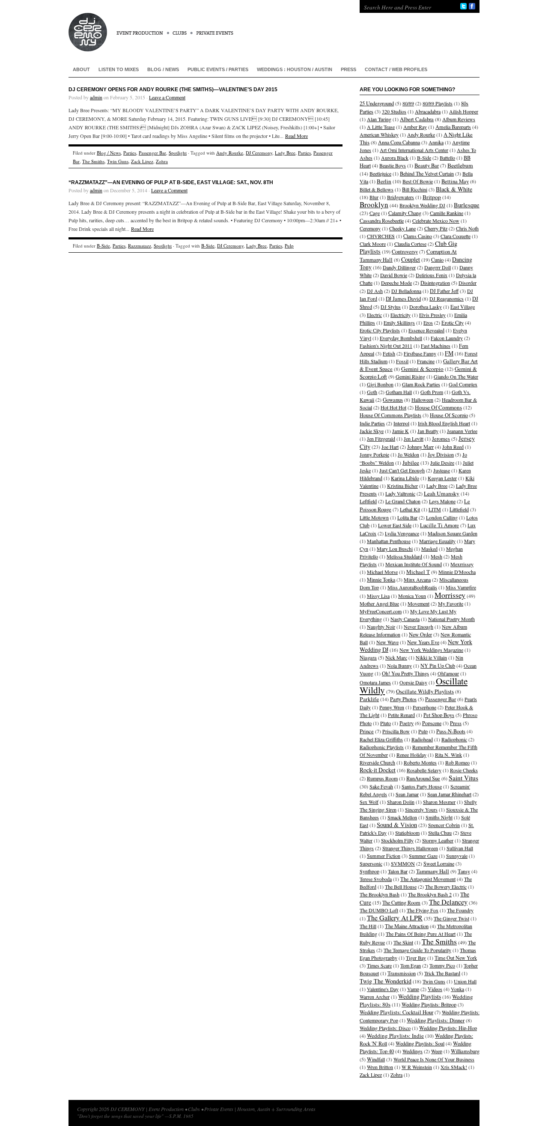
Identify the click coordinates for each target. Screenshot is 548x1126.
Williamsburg (465, 1051)
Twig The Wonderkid (385, 981)
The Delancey (448, 902)
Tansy (464, 871)
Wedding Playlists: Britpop (429, 1004)
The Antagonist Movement (428, 878)
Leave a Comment (167, 97)
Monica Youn (412, 595)
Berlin (384, 181)
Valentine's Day (383, 989)
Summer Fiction (383, 855)
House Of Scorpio (449, 415)
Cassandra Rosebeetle (382, 220)
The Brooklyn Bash (379, 894)
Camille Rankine (446, 212)
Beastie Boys (392, 165)
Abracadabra (428, 111)
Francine (426, 361)
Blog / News (163, 69)
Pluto (385, 723)
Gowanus (393, 399)
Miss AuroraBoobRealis (412, 587)
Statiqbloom (407, 832)
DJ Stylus (391, 306)
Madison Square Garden (452, 533)
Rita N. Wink (448, 754)
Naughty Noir (381, 626)
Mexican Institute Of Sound (413, 564)
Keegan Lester (442, 478)
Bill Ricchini (414, 189)
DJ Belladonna (406, 290)
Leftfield (368, 501)
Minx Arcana (417, 579)
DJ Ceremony (259, 152)
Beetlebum (460, 165)
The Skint (403, 942)
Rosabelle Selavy (424, 770)
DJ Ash (375, 290)
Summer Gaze (423, 855)
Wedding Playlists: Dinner (436, 1020)
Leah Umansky (441, 493)
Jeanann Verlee (462, 430)
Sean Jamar (407, 794)
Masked (429, 548)
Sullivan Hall (460, 848)
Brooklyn (374, 204)
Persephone (424, 707)
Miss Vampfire (461, 587)
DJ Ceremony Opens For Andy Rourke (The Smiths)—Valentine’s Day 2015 (172, 90)
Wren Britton (380, 1066)
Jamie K (400, 430)
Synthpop (369, 871)
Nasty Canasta (405, 618)
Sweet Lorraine (438, 863)
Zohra (162, 161)
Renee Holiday (411, 754)
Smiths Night (439, 817)
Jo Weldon (408, 454)
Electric (374, 314)
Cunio (437, 259)
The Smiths (93, 161)
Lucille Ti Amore (439, 525)
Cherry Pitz (435, 228)
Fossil (402, 361)
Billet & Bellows (376, 189)
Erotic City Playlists (380, 330)
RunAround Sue (423, 778)
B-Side (103, 245)
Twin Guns (117, 161)
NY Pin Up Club (437, 665)
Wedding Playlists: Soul (420, 1043)
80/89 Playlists (438, 103)
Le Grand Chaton (402, 501)
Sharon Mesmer (439, 801)
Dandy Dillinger (399, 267)
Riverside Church (377, 762)
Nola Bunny (399, 665)
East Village (462, 306)
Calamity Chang (404, 212)
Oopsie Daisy (413, 682)
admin (96, 97)
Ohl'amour (448, 673)
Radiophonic (454, 739)
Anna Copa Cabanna (399, 142)
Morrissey (450, 595)
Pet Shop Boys (438, 715)
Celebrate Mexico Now (435, 220)
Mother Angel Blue (379, 603)
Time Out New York (456, 957)
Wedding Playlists (419, 996)
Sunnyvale (457, 855)
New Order (420, 634)
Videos (435, 989)
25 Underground (377, 103)
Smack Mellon (402, 817)
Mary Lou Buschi (395, 548)
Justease (441, 470)
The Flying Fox (422, 910)
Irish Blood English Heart (444, 423)
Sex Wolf (369, 801)
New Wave (387, 642)
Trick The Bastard (442, 973)
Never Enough (418, 626)
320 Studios (394, 111)
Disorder (468, 282)
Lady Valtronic (400, 493)
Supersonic (371, 863)
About (81, 69)
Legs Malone (442, 501)
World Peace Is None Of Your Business (433, 1059)
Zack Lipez (142, 161)
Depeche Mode (396, 282)
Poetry (406, 723)
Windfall (376, 1059)
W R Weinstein (417, 1066)
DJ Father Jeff (444, 290)
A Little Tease (381, 126)
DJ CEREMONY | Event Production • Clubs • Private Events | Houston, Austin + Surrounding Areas (205, 25)
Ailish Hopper (463, 111)
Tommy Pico (442, 965)
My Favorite (450, 603)
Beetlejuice (380, 173)
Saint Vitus (463, 778)
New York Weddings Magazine (431, 649)
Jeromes (441, 438)
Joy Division (441, 454)
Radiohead (422, 739)
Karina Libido (405, 478)
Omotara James (375, 682)
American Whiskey (379, 134)
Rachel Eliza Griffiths (381, 739)
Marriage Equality (437, 541)
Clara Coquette (456, 236)
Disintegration (435, 283)
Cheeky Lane (402, 228)
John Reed (453, 446)
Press (348, 69)
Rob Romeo (457, 762)
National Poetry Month (451, 618)
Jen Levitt (413, 438)
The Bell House (401, 886)
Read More (296, 135)
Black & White (454, 189)
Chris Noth (467, 228)
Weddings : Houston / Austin (294, 69)
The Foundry (460, 910)
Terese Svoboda (376, 878)
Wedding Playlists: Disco (385, 1027)
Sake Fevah (381, 786)
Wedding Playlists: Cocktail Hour (396, 1012)
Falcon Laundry (447, 338)
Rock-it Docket (378, 770)
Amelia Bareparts (453, 126)
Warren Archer (375, 996)
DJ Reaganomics (446, 298)
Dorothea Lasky (425, 306)
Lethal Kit (410, 509)
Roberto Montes (420, 762)
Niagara (368, 657)
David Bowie (393, 275)
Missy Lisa (378, 595)
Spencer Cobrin (444, 824)
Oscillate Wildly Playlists (425, 691)
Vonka (457, 989)
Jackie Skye (372, 430)
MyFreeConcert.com (381, 611)
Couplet (410, 259)
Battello (447, 157)
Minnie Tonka (381, 579)
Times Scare (379, 965)
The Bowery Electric (446, 886)
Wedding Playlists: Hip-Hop (448, 1027)
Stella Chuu (440, 832)
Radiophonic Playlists (382, 747)
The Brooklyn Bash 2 (430, 894)
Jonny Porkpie (374, 454)
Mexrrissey (462, 564)
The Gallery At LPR (395, 918)
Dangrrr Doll (437, 267)
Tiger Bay (416, 957)
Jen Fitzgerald (381, 438)
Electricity (400, 314)
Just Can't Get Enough (402, 470)
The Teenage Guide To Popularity (417, 950)
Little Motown (374, 517)
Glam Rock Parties (421, 384)
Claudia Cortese (410, 243)
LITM (435, 509)
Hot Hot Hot (393, 407)
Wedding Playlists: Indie (395, 1035)
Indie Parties (372, 423)
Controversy (405, 251)
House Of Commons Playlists (390, 415)
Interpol (401, 423)
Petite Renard (401, 714)
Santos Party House (422, 786)
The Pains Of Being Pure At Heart (421, 933)
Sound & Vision (397, 825)
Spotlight (178, 152)
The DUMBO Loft (379, 910)
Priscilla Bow (396, 731)
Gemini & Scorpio (422, 369)
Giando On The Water (456, 376)
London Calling (442, 517)
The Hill (368, 926)
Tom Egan (410, 965)
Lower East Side (394, 525)
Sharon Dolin (400, 801)
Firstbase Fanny (420, 353)
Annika (436, 142)
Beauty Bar (426, 165)
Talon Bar (398, 871)
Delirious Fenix (431, 275)
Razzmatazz (139, 245)
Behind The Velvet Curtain (427, 173)
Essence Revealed (426, 330)
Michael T (418, 572)
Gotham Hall (399, 391)
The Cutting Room (401, 902)
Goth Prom (431, 391)
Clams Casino (417, 236)
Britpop (432, 197)
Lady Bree (285, 152)
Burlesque (467, 205)
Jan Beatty (427, 430)
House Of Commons (438, 407)
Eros (428, 322)
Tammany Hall (432, 871)
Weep (436, 1051)
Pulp (289, 245)
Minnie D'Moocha (457, 571)
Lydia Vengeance (402, 533)
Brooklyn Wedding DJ (422, 205)
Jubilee (410, 462)
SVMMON (403, 863)
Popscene (431, 723)
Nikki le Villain (431, 657)
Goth (372, 391)
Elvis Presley (432, 314)
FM (449, 353)
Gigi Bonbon (380, 384)
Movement (418, 603)
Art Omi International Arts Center (414, 149)
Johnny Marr (420, 446)
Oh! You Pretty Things (405, 673)
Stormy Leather (437, 840)
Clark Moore (373, 243)
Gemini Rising (410, 376)
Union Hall (465, 981)
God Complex (463, 384)
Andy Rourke (229, 152)
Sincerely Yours (421, 809)
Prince (367, 731)
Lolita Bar (407, 517)
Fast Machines (435, 345)
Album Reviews (458, 119)
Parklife (369, 699)
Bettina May (455, 181)
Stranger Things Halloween (410, 848)
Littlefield (459, 509)
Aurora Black (394, 157)
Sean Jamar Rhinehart (449, 794)
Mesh (436, 556)
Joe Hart (390, 446)
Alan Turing (379, 119)
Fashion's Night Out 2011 (386, 345)
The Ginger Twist (451, 918)
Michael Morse (382, 571)
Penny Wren (391, 707)
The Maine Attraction (407, 926)
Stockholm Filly (397, 840)
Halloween (422, 399)
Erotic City (452, 322)
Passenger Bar (152, 152)
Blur (373, 197)
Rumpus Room (382, 778)
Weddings (412, 1051)
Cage (374, 212)
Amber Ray (415, 126)
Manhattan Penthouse (389, 541)
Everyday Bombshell (401, 338)
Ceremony (370, 228)
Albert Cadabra (417, 119)
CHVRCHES (381, 236)
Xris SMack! (454, 1066)
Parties (129, 152)
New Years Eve (423, 642)
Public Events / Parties (218, 69)
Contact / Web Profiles (396, 69)
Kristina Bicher (402, 485)
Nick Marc (396, 657)
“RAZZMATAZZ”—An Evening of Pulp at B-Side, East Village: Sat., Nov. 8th (170, 182)
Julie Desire (442, 462)
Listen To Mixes (118, 69)
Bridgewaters (400, 197)
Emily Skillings (399, 322)
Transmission (401, 973)
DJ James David (403, 298)
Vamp (413, 989)
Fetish (389, 353)
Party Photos (403, 699)
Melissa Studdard (404, 556)
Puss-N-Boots (450, 731)
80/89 (408, 103)
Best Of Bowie (417, 181)
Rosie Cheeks (464, 770)
